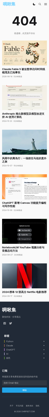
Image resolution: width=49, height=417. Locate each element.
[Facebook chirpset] (4, 323)
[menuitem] (11, 405)
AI (7, 354)
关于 (11, 406)
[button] (34, 4)
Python (9, 341)
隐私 (37, 406)
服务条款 (29, 406)
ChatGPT (10, 349)
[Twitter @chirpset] (10, 323)
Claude (9, 345)
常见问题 (19, 406)
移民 (8, 358)
